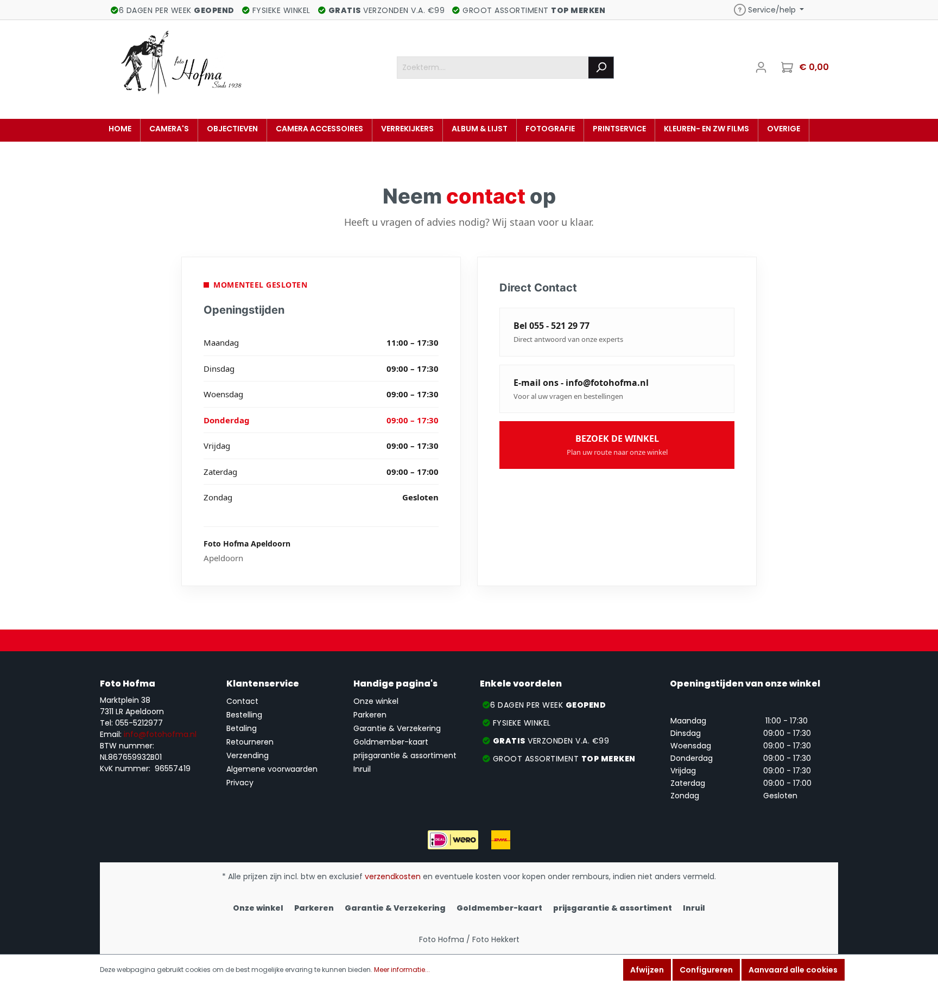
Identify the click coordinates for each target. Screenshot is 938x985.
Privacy (239, 782)
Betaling (241, 728)
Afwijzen (647, 969)
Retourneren (250, 741)
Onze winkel (375, 701)
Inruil (362, 769)
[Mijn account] (761, 67)
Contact (242, 701)
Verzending (247, 755)
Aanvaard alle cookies (793, 969)
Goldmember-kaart (390, 741)
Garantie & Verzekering (397, 728)
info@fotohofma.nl (160, 734)
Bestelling (244, 714)
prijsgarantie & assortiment (405, 755)
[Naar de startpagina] (181, 65)
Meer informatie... (402, 969)
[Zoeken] (601, 67)
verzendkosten (393, 876)
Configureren (706, 969)
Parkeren (369, 714)
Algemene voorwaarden (272, 769)
